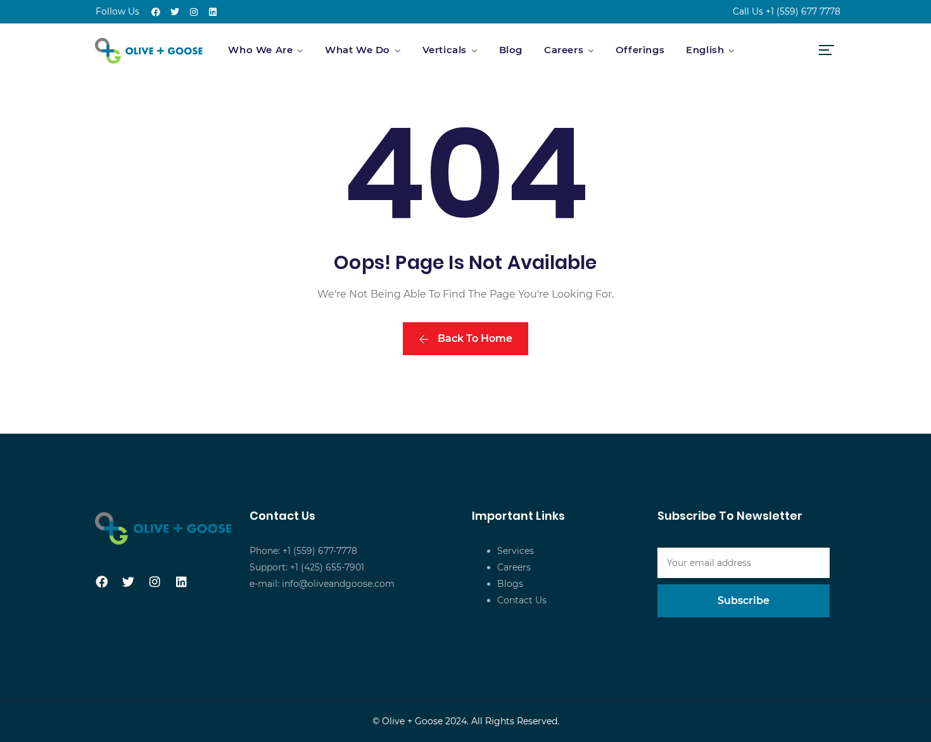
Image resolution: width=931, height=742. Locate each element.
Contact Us (522, 600)
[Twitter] (174, 12)
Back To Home (473, 338)
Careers (563, 50)
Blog (510, 50)
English (705, 50)
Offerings (640, 50)
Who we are (260, 50)
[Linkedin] (212, 12)
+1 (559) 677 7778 (803, 11)
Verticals (444, 50)
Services (515, 550)
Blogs (510, 583)
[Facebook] (155, 12)
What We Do (357, 50)
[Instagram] (193, 12)
